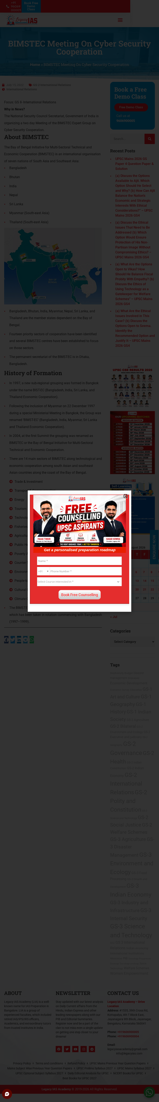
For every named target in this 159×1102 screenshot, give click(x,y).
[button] (125, 496)
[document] (79, 551)
